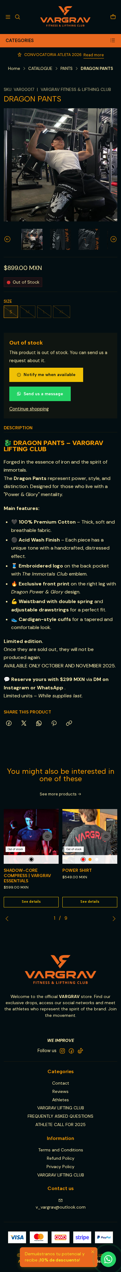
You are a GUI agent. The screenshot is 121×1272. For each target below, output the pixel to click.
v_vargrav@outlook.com (61, 1207)
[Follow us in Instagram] (62, 1051)
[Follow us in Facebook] (71, 1051)
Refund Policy (60, 1158)
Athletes (60, 1100)
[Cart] (113, 17)
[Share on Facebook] (9, 723)
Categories (20, 40)
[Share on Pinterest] (54, 723)
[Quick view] (47, 836)
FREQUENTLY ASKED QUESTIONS (60, 1116)
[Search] (17, 17)
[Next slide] (112, 239)
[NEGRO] (31, 859)
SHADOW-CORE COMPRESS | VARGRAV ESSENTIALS (27, 875)
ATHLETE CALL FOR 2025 (60, 1124)
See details (31, 902)
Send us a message (43, 393)
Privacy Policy (60, 1166)
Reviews (60, 1091)
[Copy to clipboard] (69, 723)
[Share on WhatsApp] (39, 723)
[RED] (83, 859)
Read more (93, 55)
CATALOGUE (40, 68)
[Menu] (8, 17)
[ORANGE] (89, 859)
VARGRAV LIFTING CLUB (60, 1108)
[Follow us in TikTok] (80, 1051)
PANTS (66, 68)
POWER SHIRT (77, 870)
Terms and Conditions (60, 1150)
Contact (60, 1083)
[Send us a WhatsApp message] (108, 1259)
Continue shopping (29, 409)
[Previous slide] (8, 239)
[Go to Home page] (65, 17)
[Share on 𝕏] (24, 723)
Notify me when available (49, 374)
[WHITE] (96, 859)
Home (14, 68)
